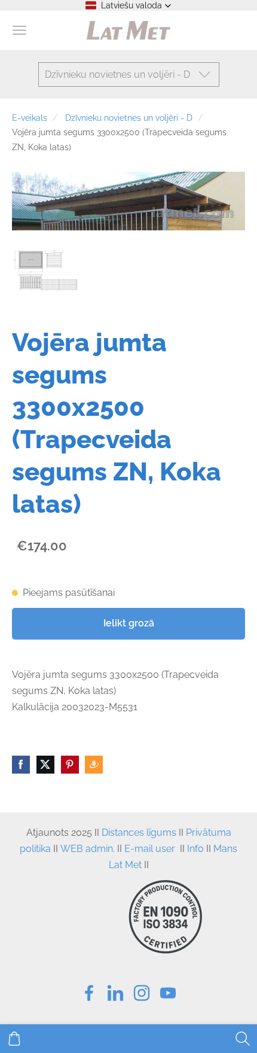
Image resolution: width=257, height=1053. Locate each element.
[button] (128, 5)
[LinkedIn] (115, 992)
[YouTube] (168, 992)
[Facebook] (89, 992)
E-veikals (29, 117)
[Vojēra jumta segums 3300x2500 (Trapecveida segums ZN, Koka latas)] (47, 270)
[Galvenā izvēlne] (19, 30)
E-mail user (149, 848)
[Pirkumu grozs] (14, 1038)
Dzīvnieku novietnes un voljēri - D (128, 117)
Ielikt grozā (128, 623)
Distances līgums (139, 832)
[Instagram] (142, 992)
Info (195, 848)
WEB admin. (87, 848)
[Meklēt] (242, 1038)
